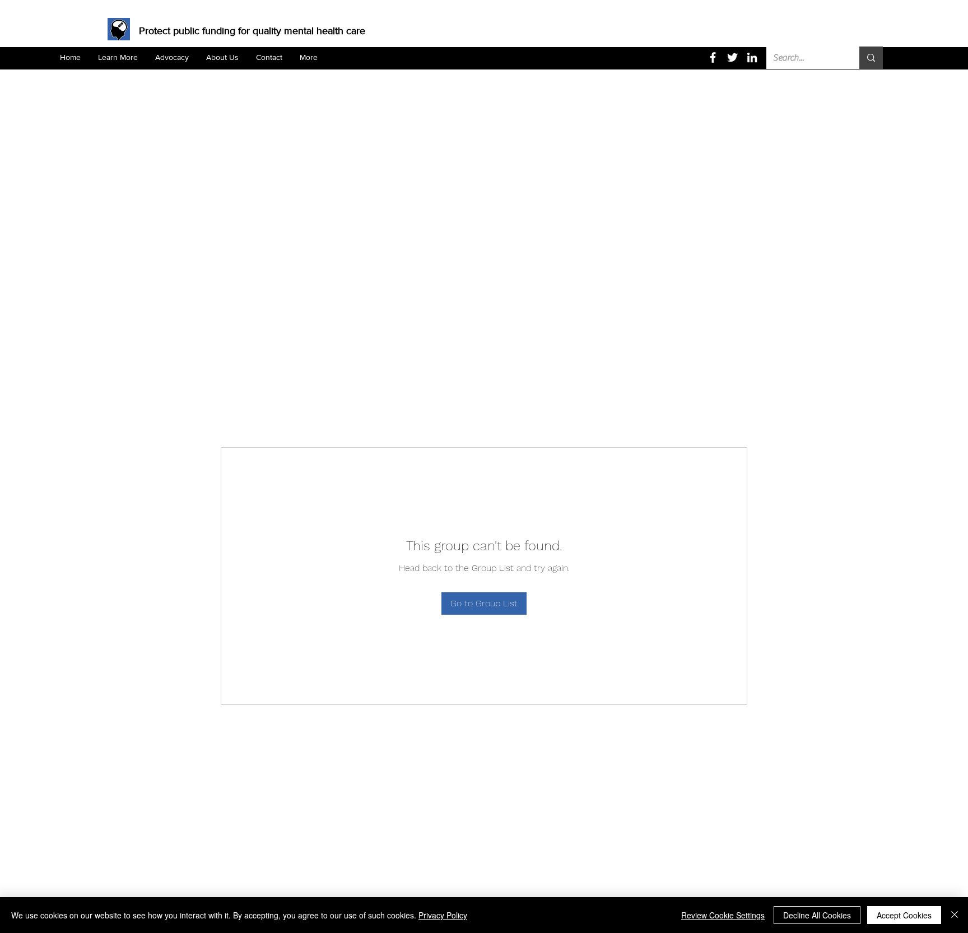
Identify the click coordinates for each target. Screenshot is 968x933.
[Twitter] (732, 57)
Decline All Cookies (817, 915)
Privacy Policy (442, 915)
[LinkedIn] (752, 57)
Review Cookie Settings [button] (723, 915)
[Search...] (871, 58)
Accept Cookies (904, 915)
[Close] (954, 915)
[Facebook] (713, 57)
